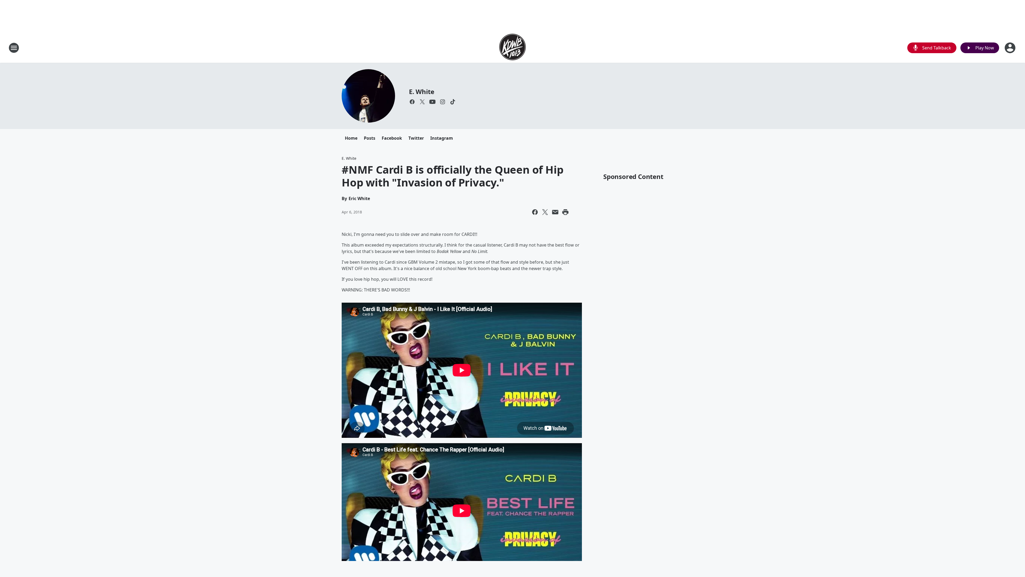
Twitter (416, 138)
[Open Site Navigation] (14, 47)
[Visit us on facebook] (412, 102)
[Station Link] (512, 48)
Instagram (441, 138)
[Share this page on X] (545, 212)
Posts (369, 138)
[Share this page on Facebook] (535, 212)
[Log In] (1010, 47)
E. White (421, 91)
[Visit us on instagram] (442, 102)
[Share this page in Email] (555, 212)
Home (351, 138)
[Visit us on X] (422, 102)
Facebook (392, 138)
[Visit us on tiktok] (453, 102)
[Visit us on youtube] (432, 102)
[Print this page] (565, 212)
